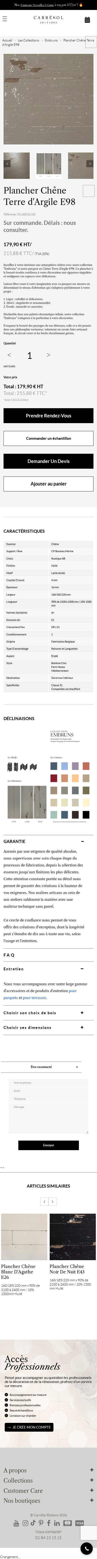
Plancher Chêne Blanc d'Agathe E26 (18, 1272)
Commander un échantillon (48, 438)
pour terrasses (34, 997)
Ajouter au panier (49, 483)
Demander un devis (49, 461)
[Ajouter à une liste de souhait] (89, 191)
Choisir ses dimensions (28, 1027)
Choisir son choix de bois (30, 1013)
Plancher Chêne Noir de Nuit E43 (67, 1269)
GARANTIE (14, 841)
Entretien (14, 969)
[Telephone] (87, 1548)
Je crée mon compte (31, 1427)
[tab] (48, 841)
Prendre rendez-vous (48, 415)
